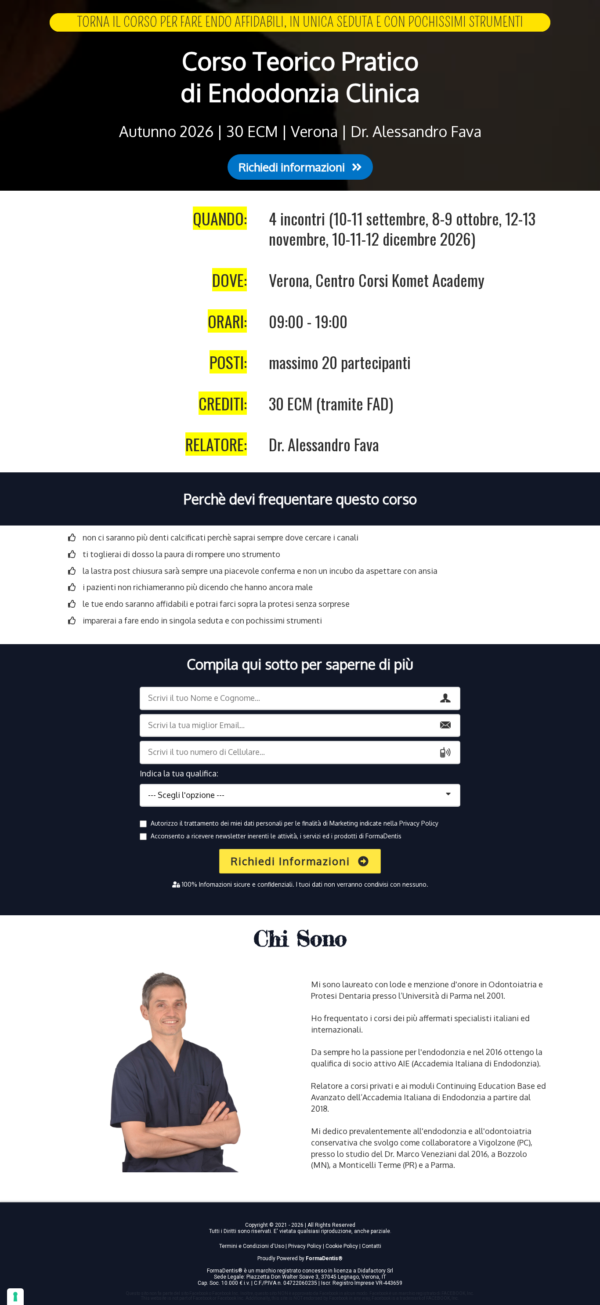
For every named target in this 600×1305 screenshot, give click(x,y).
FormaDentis (322, 1258)
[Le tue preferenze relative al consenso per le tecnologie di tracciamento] (15, 1296)
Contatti (371, 1246)
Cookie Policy (341, 1246)
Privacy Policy (418, 823)
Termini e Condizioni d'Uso (251, 1246)
